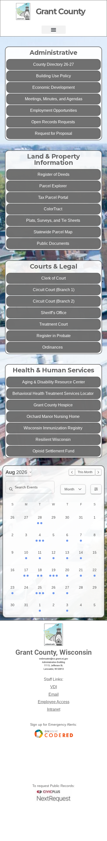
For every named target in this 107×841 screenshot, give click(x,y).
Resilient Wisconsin (54, 439)
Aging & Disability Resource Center (53, 382)
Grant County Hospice (54, 405)
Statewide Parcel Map (53, 232)
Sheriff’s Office (53, 313)
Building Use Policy (53, 76)
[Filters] (96, 489)
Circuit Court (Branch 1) (53, 290)
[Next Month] (98, 472)
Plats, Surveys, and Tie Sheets (53, 220)
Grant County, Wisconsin (53, 652)
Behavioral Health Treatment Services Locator (53, 393)
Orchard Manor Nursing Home (54, 416)
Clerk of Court (53, 278)
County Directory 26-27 (53, 64)
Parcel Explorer (53, 186)
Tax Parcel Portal (53, 197)
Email (54, 694)
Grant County (60, 11)
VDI (53, 687)
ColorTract (53, 209)
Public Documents (53, 243)
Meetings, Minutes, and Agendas (53, 99)
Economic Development (53, 87)
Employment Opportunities (53, 110)
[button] (54, 30)
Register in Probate (54, 336)
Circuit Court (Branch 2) (53, 301)
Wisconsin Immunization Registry (53, 428)
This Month (85, 472)
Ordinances (53, 347)
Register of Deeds (53, 174)
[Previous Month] (72, 472)
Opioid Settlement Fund (53, 451)
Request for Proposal (53, 133)
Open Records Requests (53, 122)
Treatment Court (53, 324)
